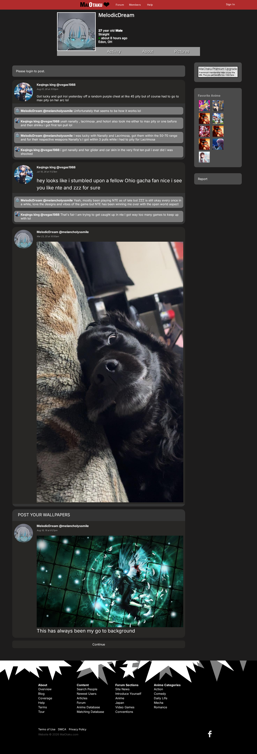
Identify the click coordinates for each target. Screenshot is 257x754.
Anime (119, 698)
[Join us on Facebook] (210, 734)
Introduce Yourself (128, 694)
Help (150, 4)
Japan (119, 703)
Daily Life (160, 698)
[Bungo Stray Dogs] (204, 123)
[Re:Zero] (204, 135)
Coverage (45, 698)
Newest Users (86, 694)
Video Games (124, 707)
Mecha (158, 703)
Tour (41, 712)
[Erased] (204, 148)
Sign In (230, 4)
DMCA (62, 729)
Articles (82, 698)
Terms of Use (46, 729)
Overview (45, 689)
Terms (42, 707)
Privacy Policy (77, 729)
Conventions (124, 712)
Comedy (160, 694)
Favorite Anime (209, 95)
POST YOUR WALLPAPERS (44, 514)
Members (135, 4)
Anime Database (88, 707)
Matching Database (90, 712)
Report (202, 179)
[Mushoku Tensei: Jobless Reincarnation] (218, 123)
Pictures (181, 51)
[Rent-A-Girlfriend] (204, 161)
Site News (122, 689)
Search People (87, 689)
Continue (98, 644)
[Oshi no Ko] (204, 110)
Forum (120, 4)
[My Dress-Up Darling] (218, 135)
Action (158, 689)
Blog (41, 694)
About (147, 51)
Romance (160, 707)
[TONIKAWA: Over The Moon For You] (218, 148)
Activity (114, 51)
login (29, 71)
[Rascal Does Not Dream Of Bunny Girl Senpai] (218, 110)
